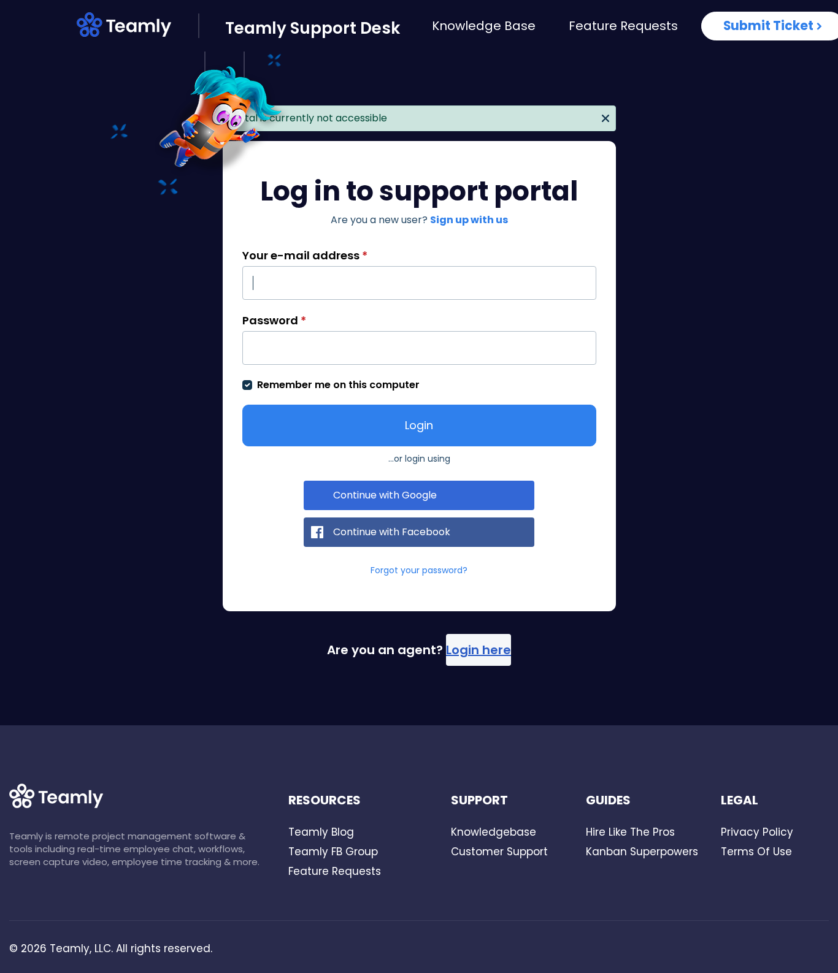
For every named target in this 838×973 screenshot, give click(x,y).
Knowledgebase (493, 832)
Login (419, 425)
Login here (478, 649)
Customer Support (499, 851)
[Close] (605, 117)
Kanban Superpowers (642, 851)
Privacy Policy (757, 832)
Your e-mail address (304, 255)
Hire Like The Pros (630, 832)
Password (274, 320)
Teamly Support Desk (312, 28)
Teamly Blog (321, 832)
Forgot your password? (419, 570)
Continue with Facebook (391, 532)
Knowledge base (484, 25)
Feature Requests (623, 25)
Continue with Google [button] (385, 495)
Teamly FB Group (333, 851)
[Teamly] (137, 27)
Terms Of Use (756, 851)
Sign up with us (469, 220)
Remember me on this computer (338, 385)
